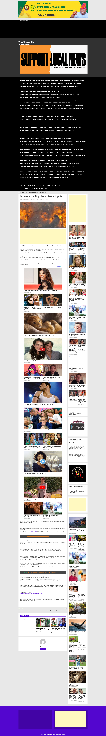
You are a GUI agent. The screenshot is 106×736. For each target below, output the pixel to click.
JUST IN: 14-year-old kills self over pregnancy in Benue (31, 130)
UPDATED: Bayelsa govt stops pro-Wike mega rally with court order (67, 182)
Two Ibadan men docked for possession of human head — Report (65, 180)
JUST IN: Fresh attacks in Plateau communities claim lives (58, 138)
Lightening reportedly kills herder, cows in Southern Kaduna (33, 160)
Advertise (58, 97)
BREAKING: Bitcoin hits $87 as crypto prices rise (30, 102)
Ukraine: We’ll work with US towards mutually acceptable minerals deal (35, 182)
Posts (85, 169)
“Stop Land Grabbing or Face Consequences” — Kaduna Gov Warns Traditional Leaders (38, 83)
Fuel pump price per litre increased (75, 443)
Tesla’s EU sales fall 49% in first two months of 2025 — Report (33, 177)
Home (50, 122)
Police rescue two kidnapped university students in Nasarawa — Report (65, 169)
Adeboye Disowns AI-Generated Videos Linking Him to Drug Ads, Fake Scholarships (37, 97)
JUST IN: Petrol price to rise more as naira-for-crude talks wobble (61, 144)
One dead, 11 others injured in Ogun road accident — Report (62, 166)
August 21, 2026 (54, 632)
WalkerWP (63, 734)
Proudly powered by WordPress (46, 734)
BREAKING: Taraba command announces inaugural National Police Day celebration (65, 108)
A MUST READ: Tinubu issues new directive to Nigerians (62, 94)
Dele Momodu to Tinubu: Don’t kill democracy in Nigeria (31, 116)
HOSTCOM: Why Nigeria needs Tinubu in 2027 (62, 122)
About (77, 94)
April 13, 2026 (28, 199)
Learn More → (42, 648)
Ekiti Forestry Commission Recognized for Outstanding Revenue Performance (36, 119)
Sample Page (50, 174)
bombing (41, 199)
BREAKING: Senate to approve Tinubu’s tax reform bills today (32, 108)
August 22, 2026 (38, 631)
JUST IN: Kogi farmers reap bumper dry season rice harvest (32, 141)
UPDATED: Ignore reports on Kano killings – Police (30, 185)
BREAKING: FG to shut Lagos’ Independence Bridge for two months (56, 102)
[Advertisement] (53, 29)
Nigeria (44, 199)
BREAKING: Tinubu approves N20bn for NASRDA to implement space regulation (36, 111)
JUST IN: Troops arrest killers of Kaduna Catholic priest (32, 152)
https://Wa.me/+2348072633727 (31, 531)
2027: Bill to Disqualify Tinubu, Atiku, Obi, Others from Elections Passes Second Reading (59, 86)
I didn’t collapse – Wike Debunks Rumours (28, 124)
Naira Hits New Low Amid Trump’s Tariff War (57, 160)
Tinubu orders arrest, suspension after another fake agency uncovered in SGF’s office (58, 630)
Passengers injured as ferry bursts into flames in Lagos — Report (34, 169)
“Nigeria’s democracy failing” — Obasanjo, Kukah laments (72, 80)
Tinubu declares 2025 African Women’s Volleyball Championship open (34, 180)
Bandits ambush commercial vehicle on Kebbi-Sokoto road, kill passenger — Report (68, 100)
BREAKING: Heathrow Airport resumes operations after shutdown (34, 105)
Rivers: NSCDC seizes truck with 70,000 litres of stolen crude (33, 174)
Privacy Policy (23, 171)
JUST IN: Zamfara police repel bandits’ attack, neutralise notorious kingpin (36, 155)
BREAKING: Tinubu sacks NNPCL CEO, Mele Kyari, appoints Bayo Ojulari (69, 111)
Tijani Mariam (23, 199)
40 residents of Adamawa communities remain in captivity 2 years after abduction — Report (39, 91)
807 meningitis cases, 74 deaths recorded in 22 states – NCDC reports (34, 94)
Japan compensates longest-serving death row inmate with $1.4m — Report (65, 127)
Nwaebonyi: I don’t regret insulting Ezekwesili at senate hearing (33, 166)
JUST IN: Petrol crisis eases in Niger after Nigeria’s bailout (32, 144)
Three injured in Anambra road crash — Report (58, 177)
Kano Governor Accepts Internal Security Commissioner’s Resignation (70, 155)
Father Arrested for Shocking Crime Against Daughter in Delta (33, 122)
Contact (51, 113)
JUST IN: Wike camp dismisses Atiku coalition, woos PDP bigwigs (59, 152)
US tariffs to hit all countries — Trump (51, 185)
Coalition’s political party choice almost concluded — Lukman (33, 113)
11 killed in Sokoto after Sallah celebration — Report (69, 83)
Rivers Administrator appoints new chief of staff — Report (41, 171)
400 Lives (37, 199)
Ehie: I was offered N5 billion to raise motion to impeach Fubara (59, 116)
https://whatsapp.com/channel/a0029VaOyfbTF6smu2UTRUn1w (31, 593)
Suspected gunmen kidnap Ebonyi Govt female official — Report (69, 174)
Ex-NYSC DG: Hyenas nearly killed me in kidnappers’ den (66, 119)
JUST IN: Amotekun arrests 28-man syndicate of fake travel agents (59, 130)
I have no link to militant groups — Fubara (49, 124)
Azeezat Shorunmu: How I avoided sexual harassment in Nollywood (34, 100)
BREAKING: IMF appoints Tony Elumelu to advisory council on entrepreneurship (67, 105)
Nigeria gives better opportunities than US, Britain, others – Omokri (34, 163)
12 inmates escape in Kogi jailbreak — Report (29, 86)
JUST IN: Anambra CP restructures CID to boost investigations (33, 133)
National (32, 199)
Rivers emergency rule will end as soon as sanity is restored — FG (70, 171)
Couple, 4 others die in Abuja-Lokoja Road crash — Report (67, 113)
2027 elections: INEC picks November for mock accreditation (43, 629)
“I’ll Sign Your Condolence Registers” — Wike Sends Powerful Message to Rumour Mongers (39, 80)
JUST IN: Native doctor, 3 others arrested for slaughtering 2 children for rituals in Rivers (66, 141)
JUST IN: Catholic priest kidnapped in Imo (57, 133)
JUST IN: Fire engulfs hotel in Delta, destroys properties (32, 138)
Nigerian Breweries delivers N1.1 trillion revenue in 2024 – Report (65, 163)
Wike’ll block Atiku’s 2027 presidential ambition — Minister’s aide (33, 188)
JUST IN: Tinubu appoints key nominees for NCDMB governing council (69, 149)
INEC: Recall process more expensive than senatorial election (33, 127)
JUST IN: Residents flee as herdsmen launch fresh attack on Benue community (36, 149)
